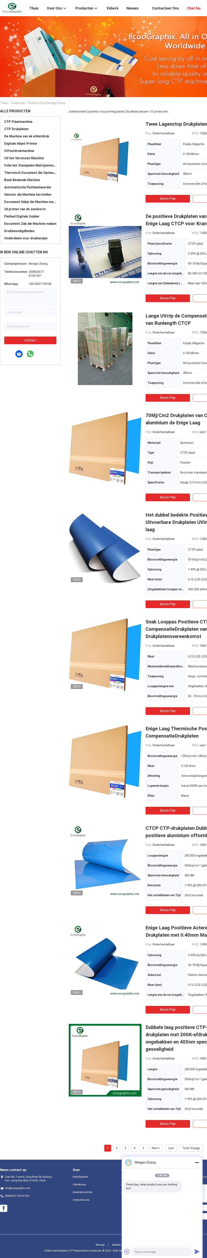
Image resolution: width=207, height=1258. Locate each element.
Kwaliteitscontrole (82, 1192)
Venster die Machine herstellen (27, 194)
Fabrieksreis (79, 1184)
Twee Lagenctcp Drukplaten (176, 124)
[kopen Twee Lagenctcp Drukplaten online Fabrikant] (105, 156)
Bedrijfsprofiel (80, 1176)
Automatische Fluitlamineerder (28, 187)
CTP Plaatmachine (18, 122)
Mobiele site (118, 1244)
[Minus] (196, 1162)
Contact (30, 340)
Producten (18, 103)
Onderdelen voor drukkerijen (26, 238)
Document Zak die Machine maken (30, 224)
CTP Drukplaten (16, 129)
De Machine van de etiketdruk (26, 136)
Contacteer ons (81, 1200)
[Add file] (127, 1251)
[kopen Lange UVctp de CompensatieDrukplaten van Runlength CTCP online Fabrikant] (105, 348)
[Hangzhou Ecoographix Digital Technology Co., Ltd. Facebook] (3, 1208)
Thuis (3, 103)
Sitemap (100, 1244)
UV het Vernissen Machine (24, 158)
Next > (156, 1148)
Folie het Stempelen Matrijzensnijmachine (30, 165)
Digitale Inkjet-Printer (20, 143)
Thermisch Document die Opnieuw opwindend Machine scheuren (30, 173)
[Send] (197, 1251)
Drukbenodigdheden (19, 231)
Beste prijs (168, 199)
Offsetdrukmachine (19, 151)
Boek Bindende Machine (22, 180)
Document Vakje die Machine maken (30, 202)
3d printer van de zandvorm (25, 209)
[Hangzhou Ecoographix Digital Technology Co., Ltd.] (12, 7)
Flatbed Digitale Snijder (22, 216)
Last (171, 1148)
